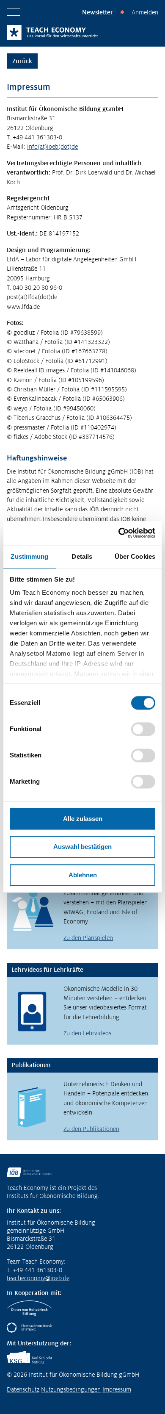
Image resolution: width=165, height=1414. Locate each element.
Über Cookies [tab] (135, 556)
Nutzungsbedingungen (71, 1389)
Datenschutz (23, 1389)
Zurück (22, 61)
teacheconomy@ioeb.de (38, 1278)
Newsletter (97, 12)
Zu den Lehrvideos (87, 1033)
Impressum (116, 1389)
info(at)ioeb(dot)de (52, 146)
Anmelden (145, 12)
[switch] (143, 729)
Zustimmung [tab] (29, 556)
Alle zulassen (82, 818)
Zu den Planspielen (88, 937)
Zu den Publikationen (91, 1129)
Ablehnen (83, 875)
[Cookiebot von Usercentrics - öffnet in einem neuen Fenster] (118, 532)
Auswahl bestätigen (82, 847)
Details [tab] (82, 556)
